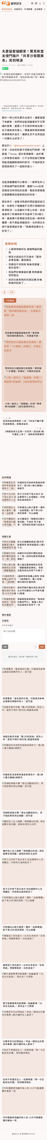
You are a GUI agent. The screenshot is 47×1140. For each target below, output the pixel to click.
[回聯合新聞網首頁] (6, 3)
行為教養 (28, 9)
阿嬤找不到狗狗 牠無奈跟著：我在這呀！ (25, 266)
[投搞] (36, 3)
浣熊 (12, 292)
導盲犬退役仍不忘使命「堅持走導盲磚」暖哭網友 (25, 258)
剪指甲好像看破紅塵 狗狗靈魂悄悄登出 (25, 273)
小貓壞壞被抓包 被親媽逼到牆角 (25, 250)
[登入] (40, 3)
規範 (5, 647)
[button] (32, 3)
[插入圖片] (36, 647)
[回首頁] (11, 3)
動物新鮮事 (7, 9)
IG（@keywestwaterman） (26, 145)
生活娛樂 (38, 9)
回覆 (42, 647)
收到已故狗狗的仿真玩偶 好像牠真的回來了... (25, 281)
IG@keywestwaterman (12, 110)
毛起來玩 (18, 9)
